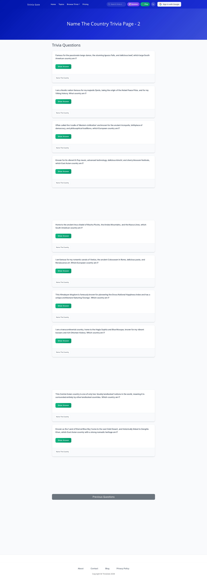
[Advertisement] (37, 79)
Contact (94, 568)
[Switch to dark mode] (153, 4)
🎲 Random (133, 4)
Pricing (85, 4)
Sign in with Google (171, 4)
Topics (61, 4)
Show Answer (63, 66)
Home (53, 4)
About (80, 568)
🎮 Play (145, 4)
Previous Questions (104, 496)
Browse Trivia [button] (72, 4)
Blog (107, 568)
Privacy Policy (123, 568)
